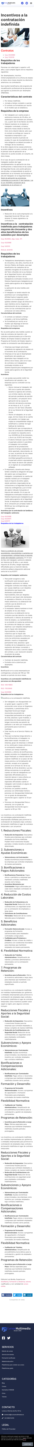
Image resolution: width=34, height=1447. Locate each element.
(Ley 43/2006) (10, 55)
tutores (28, 1282)
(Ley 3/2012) (5, 246)
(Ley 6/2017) (5, 521)
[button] (31, 3)
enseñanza (4, 1282)
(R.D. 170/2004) (6, 688)
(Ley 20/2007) (6, 519)
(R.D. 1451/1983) (7, 685)
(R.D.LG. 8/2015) (7, 250)
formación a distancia (17, 1282)
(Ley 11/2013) (9, 57)
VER (24, 1439)
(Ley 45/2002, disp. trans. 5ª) (11, 239)
